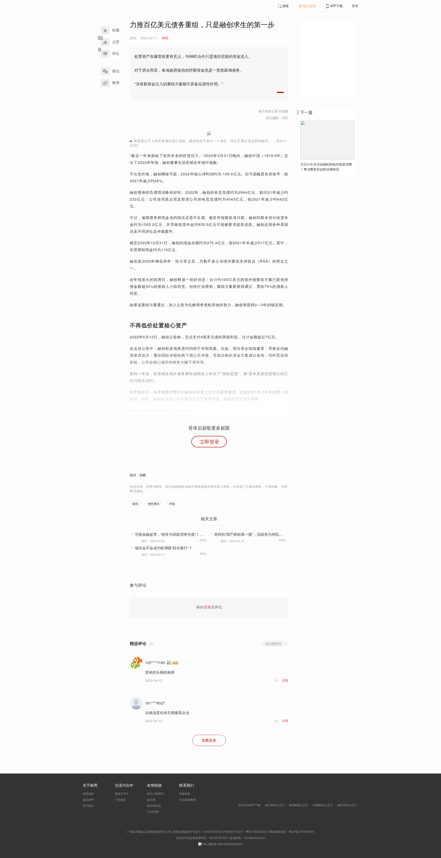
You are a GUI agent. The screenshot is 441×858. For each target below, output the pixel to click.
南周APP (88, 800)
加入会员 (309, 5)
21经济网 (152, 811)
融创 (135, 503)
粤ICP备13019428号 (301, 831)
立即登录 (209, 441)
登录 (355, 5)
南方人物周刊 (155, 793)
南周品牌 (88, 793)
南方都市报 (154, 806)
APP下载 (336, 5)
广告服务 (120, 800)
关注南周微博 (187, 800)
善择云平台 (122, 793)
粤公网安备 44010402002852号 (223, 844)
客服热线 (184, 793)
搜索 (285, 5)
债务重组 (153, 503)
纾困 (172, 503)
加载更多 (209, 740)
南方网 (151, 800)
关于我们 (88, 806)
